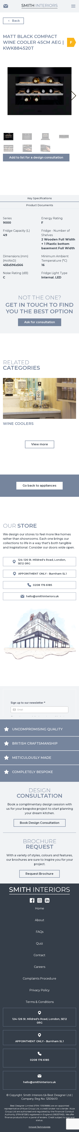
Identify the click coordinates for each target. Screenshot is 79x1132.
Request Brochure (39, 873)
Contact (39, 955)
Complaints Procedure (39, 978)
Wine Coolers (18, 423)
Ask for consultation (39, 322)
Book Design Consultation (39, 823)
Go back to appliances (39, 485)
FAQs (39, 932)
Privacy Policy (39, 990)
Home (39, 908)
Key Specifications (39, 198)
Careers (39, 967)
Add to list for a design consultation (36, 157)
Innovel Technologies (39, 1126)
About (39, 920)
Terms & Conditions (40, 1002)
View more (39, 444)
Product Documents (39, 205)
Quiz (39, 943)
